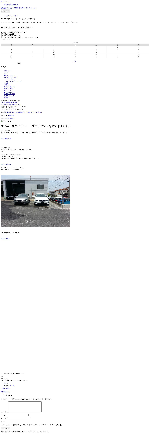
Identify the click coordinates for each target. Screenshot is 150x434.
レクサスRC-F (8, 92)
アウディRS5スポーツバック (13, 81)
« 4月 (74, 61)
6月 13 (6, 383)
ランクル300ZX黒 (9, 86)
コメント (4, 412)
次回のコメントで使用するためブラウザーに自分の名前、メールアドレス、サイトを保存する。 (32, 425)
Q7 (5, 74)
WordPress (11, 115)
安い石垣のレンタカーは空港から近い (10, 104)
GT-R (5, 72)
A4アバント (7, 70)
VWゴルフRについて (10, 77)
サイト (3, 421)
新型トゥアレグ (9, 95)
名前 (3, 415)
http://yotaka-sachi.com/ (9, 102)
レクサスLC (8, 90)
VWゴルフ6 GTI (9, 75)
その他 (6, 83)
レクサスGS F (8, 88)
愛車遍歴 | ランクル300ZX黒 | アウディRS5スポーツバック (19, 8)
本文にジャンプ (5, 1)
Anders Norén (10, 118)
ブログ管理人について (11, 4)
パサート (7, 85)
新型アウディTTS (9, 94)
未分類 (6, 97)
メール (4, 418)
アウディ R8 (8, 79)
